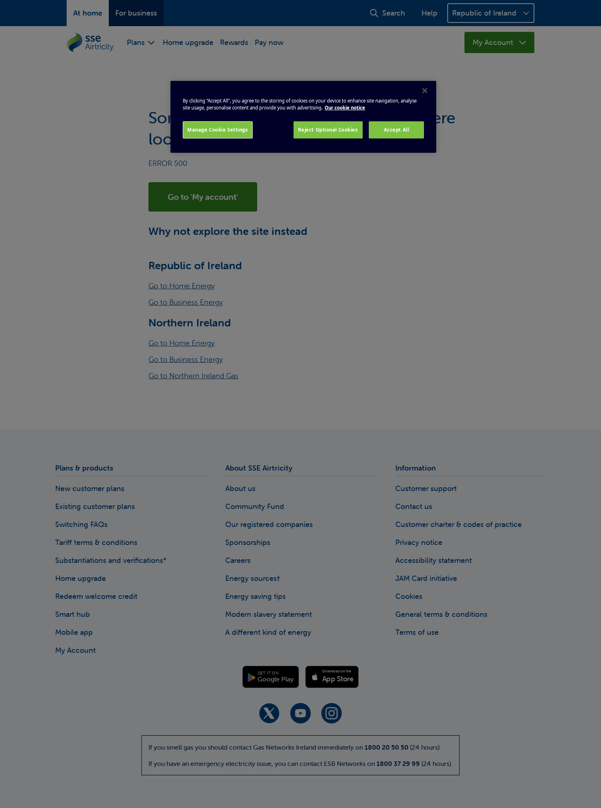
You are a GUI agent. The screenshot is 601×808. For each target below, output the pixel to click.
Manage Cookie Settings (217, 130)
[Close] (425, 91)
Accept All (396, 130)
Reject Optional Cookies (328, 130)
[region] (303, 117)
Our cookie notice (345, 108)
